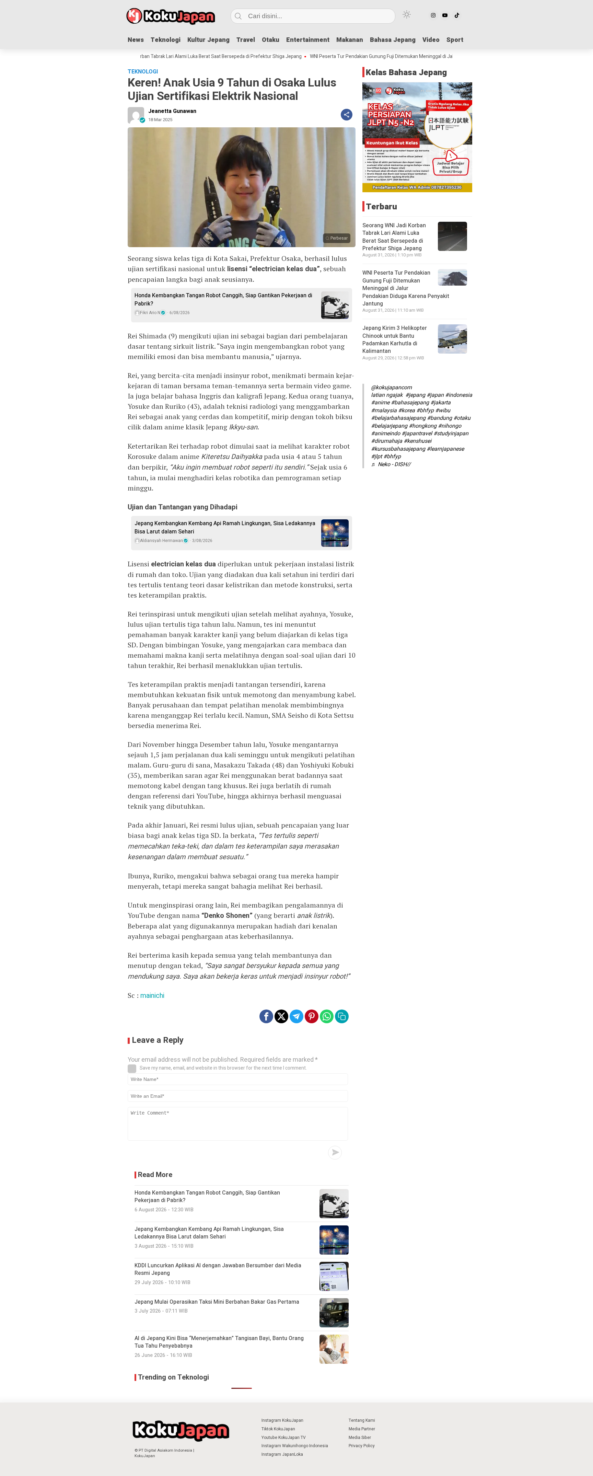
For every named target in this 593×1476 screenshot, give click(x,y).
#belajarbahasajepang (398, 418)
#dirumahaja (386, 441)
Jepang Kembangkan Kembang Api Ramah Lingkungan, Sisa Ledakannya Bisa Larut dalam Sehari (225, 527)
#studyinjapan (450, 433)
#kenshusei (417, 441)
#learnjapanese (445, 449)
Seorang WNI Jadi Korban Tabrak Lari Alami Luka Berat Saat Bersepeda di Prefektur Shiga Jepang (162, 56)
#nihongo (449, 426)
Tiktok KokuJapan (278, 1429)
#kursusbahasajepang (398, 449)
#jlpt (376, 456)
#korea (406, 410)
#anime (380, 403)
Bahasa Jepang (393, 40)
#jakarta (440, 403)
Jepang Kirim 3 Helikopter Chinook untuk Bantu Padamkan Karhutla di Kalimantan (394, 339)
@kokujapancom (391, 387)
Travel (245, 40)
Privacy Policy (362, 1446)
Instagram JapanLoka (282, 1454)
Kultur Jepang (208, 40)
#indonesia (458, 395)
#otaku (461, 418)
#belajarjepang (389, 426)
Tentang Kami (362, 1420)
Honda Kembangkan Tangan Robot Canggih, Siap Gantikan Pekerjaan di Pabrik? (223, 299)
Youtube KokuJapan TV (283, 1437)
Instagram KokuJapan (282, 1420)
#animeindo (385, 433)
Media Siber (360, 1437)
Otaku (270, 40)
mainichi (152, 996)
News (136, 40)
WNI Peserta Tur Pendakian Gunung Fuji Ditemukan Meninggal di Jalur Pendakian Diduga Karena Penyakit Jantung (393, 56)
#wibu (442, 410)
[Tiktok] (457, 15)
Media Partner (362, 1429)
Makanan (349, 40)
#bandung (439, 418)
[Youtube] (445, 15)
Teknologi (166, 40)
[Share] (346, 114)
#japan (435, 395)
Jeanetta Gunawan (172, 111)
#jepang (415, 395)
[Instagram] (433, 15)
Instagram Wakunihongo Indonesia (294, 1446)
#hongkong (423, 426)
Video (431, 40)
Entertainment (307, 40)
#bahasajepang (410, 403)
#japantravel (417, 433)
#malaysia (384, 410)
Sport (454, 40)
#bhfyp (425, 410)
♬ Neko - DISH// (391, 464)
